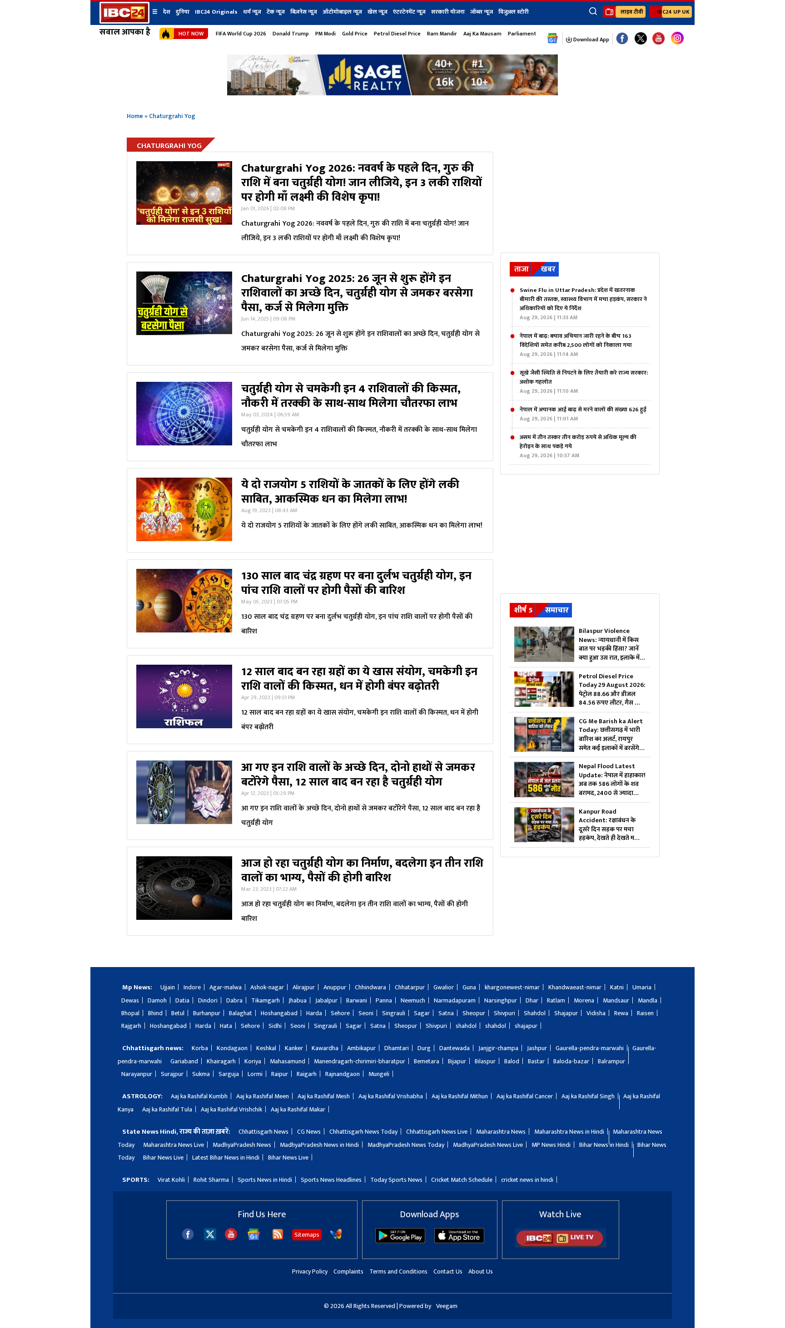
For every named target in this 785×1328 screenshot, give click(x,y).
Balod (511, 1061)
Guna (469, 987)
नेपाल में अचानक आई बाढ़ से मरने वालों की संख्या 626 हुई (583, 414)
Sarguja (229, 1074)
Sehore (340, 1013)
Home (135, 116)
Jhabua (297, 1000)
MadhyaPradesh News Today (406, 1145)
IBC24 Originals (216, 12)
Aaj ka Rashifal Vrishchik (231, 1109)
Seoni (365, 1013)
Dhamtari (396, 1048)
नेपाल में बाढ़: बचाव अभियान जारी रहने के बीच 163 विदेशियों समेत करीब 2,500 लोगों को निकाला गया (576, 345)
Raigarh (307, 1074)
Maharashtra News (501, 1131)
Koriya (252, 1061)
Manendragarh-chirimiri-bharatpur (359, 1061)
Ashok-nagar (267, 987)
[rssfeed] (278, 1238)
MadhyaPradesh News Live (488, 1145)
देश (166, 12)
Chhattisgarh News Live (436, 1131)
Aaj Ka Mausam (482, 33)
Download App (590, 39)
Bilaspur (485, 1061)
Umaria (641, 987)
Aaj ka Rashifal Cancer (525, 1096)
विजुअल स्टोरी (513, 12)
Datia (182, 1000)
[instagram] (677, 39)
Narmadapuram (455, 1000)
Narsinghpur (500, 1000)
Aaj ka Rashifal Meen (262, 1096)
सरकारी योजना (448, 12)
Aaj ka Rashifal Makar (298, 1109)
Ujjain (167, 987)
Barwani (356, 1000)
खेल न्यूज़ (378, 12)
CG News (309, 1131)
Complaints (348, 1271)
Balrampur (611, 1061)
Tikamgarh (265, 1000)
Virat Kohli (171, 1180)
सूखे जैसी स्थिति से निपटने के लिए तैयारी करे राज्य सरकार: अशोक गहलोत (584, 381)
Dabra (234, 1000)
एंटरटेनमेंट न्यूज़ (409, 12)
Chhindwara (370, 987)
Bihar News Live (163, 1157)
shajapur (526, 1026)
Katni (617, 987)
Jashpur (537, 1048)
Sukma (201, 1074)
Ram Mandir (442, 33)
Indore (192, 987)
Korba (200, 1048)
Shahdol (535, 1013)
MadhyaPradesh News (242, 1145)
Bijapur (457, 1061)
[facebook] (188, 1238)
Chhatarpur (410, 987)
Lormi (255, 1074)
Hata (226, 1026)
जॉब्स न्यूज (481, 12)
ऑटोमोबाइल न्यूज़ (342, 12)
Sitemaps (306, 1234)
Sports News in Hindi (265, 1180)
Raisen (645, 1013)
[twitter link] (640, 39)
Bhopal (130, 1013)
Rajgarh (131, 1026)
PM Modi (325, 33)
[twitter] (210, 1237)
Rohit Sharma (211, 1180)
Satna (446, 1013)
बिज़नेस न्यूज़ (303, 12)
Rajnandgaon (342, 1074)
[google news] (552, 38)
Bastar (536, 1061)
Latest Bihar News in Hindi (225, 1157)
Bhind (155, 1013)
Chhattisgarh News (263, 1131)
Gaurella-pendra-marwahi (590, 1048)
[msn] (336, 1238)
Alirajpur (304, 987)
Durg (424, 1048)
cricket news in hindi (527, 1180)
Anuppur (334, 987)
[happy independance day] (392, 93)
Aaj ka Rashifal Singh (588, 1096)
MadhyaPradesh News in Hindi (319, 1145)
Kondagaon (232, 1048)
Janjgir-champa (498, 1048)
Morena (584, 1000)
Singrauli (393, 1013)
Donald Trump (291, 33)
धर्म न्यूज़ (252, 12)
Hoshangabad (279, 1013)
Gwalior (443, 987)
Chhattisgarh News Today (363, 1131)
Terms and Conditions (398, 1271)
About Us (480, 1271)
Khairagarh (221, 1061)
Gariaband (184, 1061)
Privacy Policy (310, 1271)
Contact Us (447, 1271)
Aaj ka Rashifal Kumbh (199, 1096)
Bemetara (426, 1061)
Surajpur (172, 1074)
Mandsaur (616, 1000)
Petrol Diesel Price (397, 33)
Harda (314, 1013)
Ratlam (556, 1000)
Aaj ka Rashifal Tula (167, 1109)
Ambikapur (361, 1048)
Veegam (446, 1306)
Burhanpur (206, 1013)
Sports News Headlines (331, 1180)
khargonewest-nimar (512, 987)
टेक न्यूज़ (276, 12)
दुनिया (182, 12)
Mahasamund (287, 1061)
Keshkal (266, 1048)
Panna (384, 1000)
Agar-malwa (225, 987)
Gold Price (355, 33)
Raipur (279, 1074)
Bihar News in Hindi (604, 1145)
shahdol (466, 1026)
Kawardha (325, 1048)
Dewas (130, 1000)
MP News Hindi (551, 1145)
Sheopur (473, 1013)
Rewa (621, 1013)
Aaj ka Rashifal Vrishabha (390, 1096)
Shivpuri (504, 1013)
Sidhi (275, 1026)
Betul (177, 1013)
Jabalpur (326, 1000)
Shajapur (566, 1013)
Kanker (294, 1048)
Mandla (647, 1000)
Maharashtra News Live (173, 1145)
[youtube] (658, 39)
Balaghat (240, 1013)
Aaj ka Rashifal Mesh (324, 1096)
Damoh (157, 1000)
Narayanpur (136, 1074)
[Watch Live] (561, 1245)
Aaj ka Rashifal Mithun (460, 1096)
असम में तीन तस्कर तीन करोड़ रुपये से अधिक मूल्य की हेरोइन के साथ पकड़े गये (578, 446)
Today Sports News (396, 1180)
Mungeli (378, 1074)
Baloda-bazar (571, 1061)
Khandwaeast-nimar (574, 987)
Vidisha (596, 1013)
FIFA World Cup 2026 (241, 33)
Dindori (208, 1000)
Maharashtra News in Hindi (569, 1131)
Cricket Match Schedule (461, 1180)
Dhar (532, 1000)
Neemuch (413, 1000)
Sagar (422, 1013)
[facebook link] (622, 39)
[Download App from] (400, 1241)
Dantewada (454, 1048)
